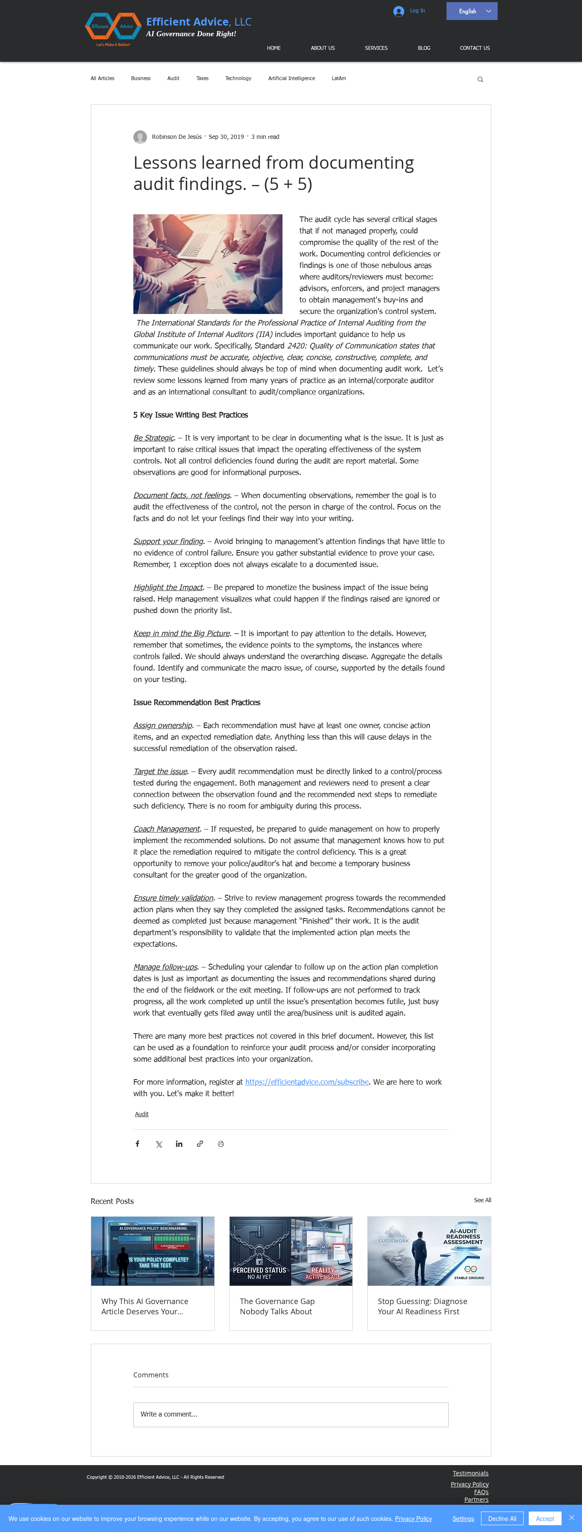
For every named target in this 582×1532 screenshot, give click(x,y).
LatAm (339, 78)
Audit (173, 78)
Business (140, 78)
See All (482, 1201)
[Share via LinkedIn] (179, 1144)
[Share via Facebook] (137, 1144)
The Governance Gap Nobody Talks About (277, 1306)
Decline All (502, 1518)
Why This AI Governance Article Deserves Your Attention (144, 1306)
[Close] (572, 1518)
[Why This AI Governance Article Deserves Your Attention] (152, 1251)
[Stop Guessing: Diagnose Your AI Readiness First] (429, 1251)
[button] (370, 48)
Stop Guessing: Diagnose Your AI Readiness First (422, 1306)
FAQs (481, 1492)
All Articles (102, 78)
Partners (476, 1499)
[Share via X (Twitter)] (158, 1144)
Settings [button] (463, 1518)
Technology (238, 78)
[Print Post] (221, 1144)
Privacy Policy (413, 1518)
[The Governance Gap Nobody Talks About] (291, 1251)
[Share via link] (200, 1144)
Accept (545, 1518)
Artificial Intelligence (291, 78)
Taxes (202, 78)
